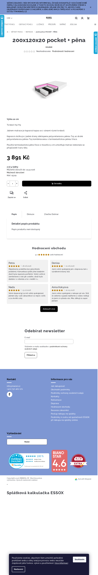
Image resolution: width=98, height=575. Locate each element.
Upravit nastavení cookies (26, 480)
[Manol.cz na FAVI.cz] (78, 461)
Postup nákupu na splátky (63, 414)
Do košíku (58, 184)
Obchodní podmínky (60, 389)
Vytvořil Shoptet (84, 479)
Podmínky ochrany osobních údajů (67, 393)
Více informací (61, 563)
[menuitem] (8, 24)
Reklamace (56, 400)
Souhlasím (79, 559)
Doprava (55, 403)
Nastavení (18, 569)
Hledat (27, 442)
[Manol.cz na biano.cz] (59, 461)
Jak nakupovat (58, 386)
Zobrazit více (49, 309)
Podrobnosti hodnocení (63, 51)
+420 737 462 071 (15, 389)
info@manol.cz (13, 386)
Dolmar (49, 47)
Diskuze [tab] (30, 214)
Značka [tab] (51, 214)
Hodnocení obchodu (49, 248)
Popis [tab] (14, 214)
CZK (8, 18)
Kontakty (55, 396)
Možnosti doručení (15, 172)
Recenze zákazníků (60, 410)
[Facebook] (9, 394)
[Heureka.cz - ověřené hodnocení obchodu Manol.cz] (29, 461)
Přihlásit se (31, 355)
